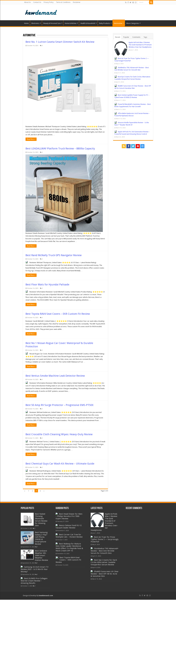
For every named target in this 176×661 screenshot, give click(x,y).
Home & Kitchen (70, 23)
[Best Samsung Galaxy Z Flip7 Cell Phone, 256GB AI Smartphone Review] (27, 537)
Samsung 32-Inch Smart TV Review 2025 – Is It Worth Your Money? (34, 569)
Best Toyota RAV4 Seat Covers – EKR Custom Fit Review (58, 313)
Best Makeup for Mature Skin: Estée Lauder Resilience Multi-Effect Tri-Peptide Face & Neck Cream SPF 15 (69, 547)
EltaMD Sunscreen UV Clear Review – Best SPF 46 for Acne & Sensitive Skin (105, 573)
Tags (145, 37)
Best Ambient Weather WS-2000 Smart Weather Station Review (41, 555)
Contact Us (37, 2)
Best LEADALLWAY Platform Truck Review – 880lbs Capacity (60, 148)
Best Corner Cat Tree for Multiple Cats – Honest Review (69, 535)
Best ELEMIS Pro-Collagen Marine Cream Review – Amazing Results (34, 580)
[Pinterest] (133, 2)
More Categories (132, 23)
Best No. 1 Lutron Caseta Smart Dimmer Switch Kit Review (60, 41)
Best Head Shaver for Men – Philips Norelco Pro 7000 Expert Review (69, 516)
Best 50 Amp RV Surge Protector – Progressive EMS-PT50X (59, 405)
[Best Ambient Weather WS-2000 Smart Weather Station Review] (27, 554)
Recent (117, 37)
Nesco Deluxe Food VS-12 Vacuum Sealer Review (69, 526)
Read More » (31, 139)
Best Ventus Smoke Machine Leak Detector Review (55, 375)
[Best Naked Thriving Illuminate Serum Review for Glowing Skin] (27, 519)
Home (26, 23)
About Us (27, 2)
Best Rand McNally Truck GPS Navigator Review (54, 255)
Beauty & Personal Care (52, 23)
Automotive (118, 23)
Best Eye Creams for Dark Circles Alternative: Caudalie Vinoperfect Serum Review (104, 562)
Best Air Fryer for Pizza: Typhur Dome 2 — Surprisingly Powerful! (104, 539)
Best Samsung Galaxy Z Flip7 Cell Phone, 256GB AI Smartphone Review (41, 538)
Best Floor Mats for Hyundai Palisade (47, 284)
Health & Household (88, 23)
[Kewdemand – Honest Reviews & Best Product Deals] (41, 12)
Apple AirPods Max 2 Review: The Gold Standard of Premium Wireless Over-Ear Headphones (140, 44)
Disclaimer (76, 2)
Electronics (35, 23)
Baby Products (104, 23)
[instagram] (136, 2)
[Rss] (126, 2)
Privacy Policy (48, 2)
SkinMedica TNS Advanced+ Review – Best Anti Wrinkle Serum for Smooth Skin (104, 550)
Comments (136, 37)
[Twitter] (130, 2)
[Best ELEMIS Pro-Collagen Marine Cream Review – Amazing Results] (22, 578)
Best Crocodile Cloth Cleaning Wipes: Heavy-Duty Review (59, 434)
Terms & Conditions (63, 2)
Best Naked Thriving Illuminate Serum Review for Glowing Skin (41, 520)
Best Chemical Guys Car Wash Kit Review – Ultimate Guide (60, 463)
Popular (126, 37)
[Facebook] (128, 2)
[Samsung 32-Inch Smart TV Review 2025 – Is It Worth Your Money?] (22, 567)
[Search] (151, 2)
